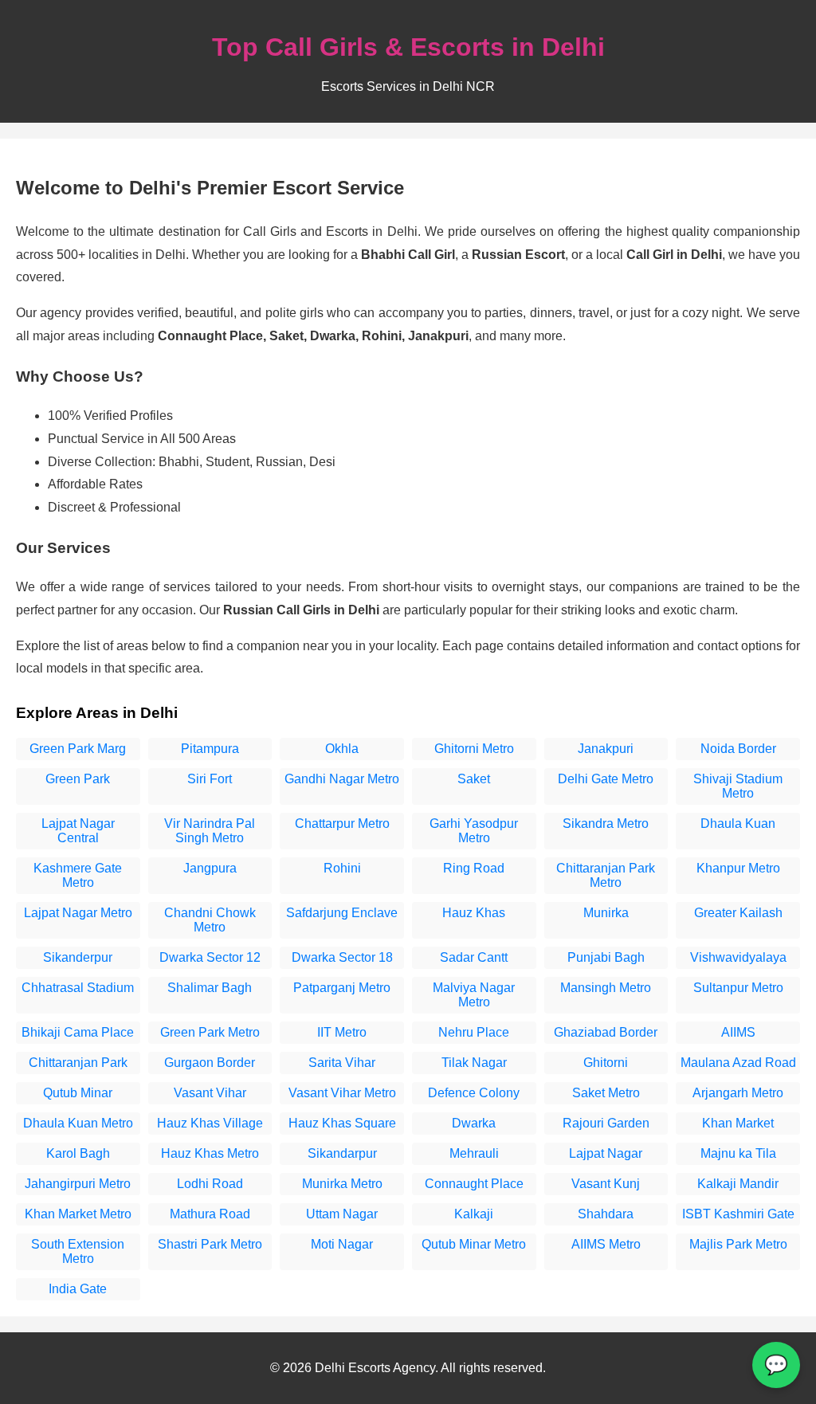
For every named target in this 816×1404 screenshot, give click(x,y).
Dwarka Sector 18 (342, 957)
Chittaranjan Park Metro (605, 875)
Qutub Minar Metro (474, 1244)
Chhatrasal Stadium (78, 987)
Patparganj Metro (341, 987)
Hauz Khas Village (210, 1123)
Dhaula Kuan (737, 823)
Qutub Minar (77, 1093)
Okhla (342, 748)
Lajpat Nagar (605, 1153)
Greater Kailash (738, 913)
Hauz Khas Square (342, 1123)
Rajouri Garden (606, 1123)
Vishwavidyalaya (738, 957)
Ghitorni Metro (474, 748)
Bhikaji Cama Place (78, 1032)
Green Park (77, 779)
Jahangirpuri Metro (78, 1183)
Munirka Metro (342, 1183)
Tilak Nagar (474, 1062)
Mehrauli (474, 1153)
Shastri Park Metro (210, 1244)
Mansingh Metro (605, 987)
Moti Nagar (342, 1244)
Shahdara (606, 1214)
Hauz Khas (473, 913)
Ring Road (473, 868)
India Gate (78, 1289)
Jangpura (210, 868)
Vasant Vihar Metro (342, 1093)
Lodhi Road (210, 1183)
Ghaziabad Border (605, 1032)
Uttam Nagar (342, 1214)
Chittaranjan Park (78, 1062)
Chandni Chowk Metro (210, 920)
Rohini (342, 868)
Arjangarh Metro (737, 1093)
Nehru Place (473, 1032)
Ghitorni (605, 1062)
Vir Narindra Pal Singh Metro (209, 831)
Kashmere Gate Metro (77, 875)
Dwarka (474, 1123)
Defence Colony (474, 1093)
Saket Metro (606, 1093)
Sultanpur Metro (738, 987)
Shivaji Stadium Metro (738, 786)
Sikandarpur (342, 1153)
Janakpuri (606, 748)
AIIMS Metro (606, 1244)
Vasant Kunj (605, 1183)
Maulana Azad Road (738, 1062)
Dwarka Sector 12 (210, 957)
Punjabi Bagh (606, 957)
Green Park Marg (77, 748)
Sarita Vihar (341, 1062)
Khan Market (738, 1123)
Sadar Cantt (474, 957)
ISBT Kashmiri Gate (738, 1214)
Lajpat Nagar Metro (78, 913)
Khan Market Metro (78, 1214)
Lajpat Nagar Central (78, 831)
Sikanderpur (77, 957)
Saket (473, 779)
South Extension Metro (77, 1251)
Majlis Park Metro (738, 1244)
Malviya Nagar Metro (474, 995)
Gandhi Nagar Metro (341, 779)
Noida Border (738, 748)
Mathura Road (210, 1214)
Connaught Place (474, 1183)
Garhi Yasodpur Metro (474, 831)
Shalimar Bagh (209, 987)
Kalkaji (473, 1214)
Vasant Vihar (210, 1093)
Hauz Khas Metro (210, 1153)
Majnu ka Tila (738, 1153)
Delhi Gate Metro (605, 779)
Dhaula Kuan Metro (78, 1123)
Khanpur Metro (738, 868)
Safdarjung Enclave (342, 913)
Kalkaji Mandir (738, 1183)
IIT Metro (342, 1032)
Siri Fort (209, 779)
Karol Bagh (78, 1153)
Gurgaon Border (209, 1062)
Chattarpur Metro (342, 823)
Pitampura (210, 748)
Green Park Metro (210, 1032)
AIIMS (738, 1032)
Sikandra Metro (606, 823)
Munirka (606, 913)
